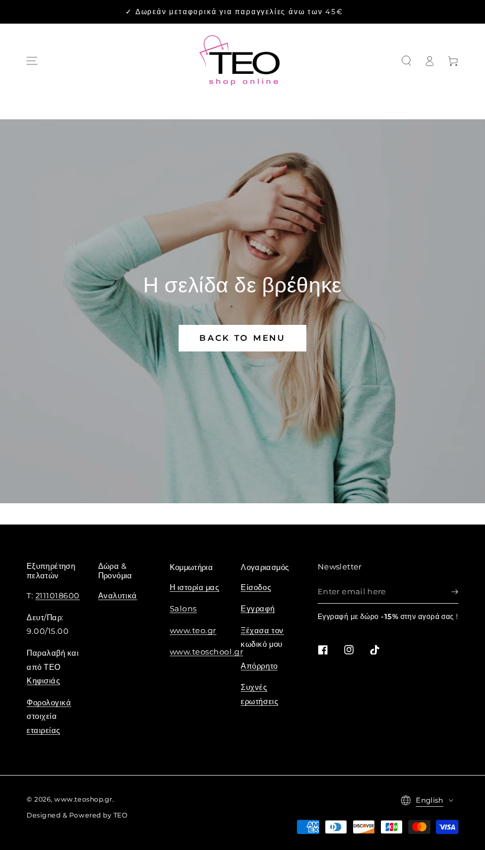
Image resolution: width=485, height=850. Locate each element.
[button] (406, 61)
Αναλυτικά (117, 595)
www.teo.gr (193, 630)
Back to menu (242, 338)
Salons (183, 608)
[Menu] (32, 61)
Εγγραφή (257, 608)
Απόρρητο (259, 666)
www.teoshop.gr (83, 799)
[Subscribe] (454, 592)
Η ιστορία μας (194, 587)
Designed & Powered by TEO (77, 815)
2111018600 (57, 595)
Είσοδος (256, 587)
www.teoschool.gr (207, 651)
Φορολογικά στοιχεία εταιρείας (49, 716)
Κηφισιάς (43, 680)
